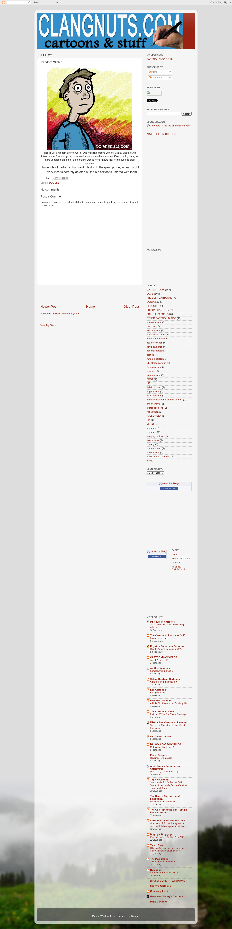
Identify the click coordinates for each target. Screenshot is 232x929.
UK (148, 383)
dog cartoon (153, 391)
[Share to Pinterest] (66, 178)
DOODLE (54, 183)
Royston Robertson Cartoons (167, 646)
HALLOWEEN (154, 416)
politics (150, 355)
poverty (151, 444)
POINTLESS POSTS (157, 314)
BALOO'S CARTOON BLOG (165, 744)
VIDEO (150, 424)
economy (151, 432)
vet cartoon (153, 412)
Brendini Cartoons (160, 700)
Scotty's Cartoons (160, 886)
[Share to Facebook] (63, 178)
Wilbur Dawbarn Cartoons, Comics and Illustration (165, 680)
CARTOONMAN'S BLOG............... (169, 657)
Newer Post (48, 306)
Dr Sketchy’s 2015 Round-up (164, 771)
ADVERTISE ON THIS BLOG (162, 134)
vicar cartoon (153, 375)
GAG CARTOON (155, 289)
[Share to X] (60, 178)
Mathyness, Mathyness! (162, 747)
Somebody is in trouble (161, 671)
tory (149, 460)
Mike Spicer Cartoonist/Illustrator (169, 722)
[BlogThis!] (57, 178)
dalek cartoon (154, 387)
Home (90, 306)
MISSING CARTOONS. (179, 568)
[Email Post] (47, 178)
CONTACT (177, 562)
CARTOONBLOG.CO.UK (160, 59)
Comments (157, 77)
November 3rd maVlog (161, 758)
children (151, 371)
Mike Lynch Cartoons (162, 622)
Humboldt (156, 870)
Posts (154, 72)
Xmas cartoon (154, 367)
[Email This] (54, 178)
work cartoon (153, 330)
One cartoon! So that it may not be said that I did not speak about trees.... (169, 825)
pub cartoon (153, 452)
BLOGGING (153, 306)
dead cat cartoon (156, 338)
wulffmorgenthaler (160, 668)
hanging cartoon (155, 436)
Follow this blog (169, 488)
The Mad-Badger (159, 859)
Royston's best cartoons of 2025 (166, 649)
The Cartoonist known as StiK (167, 635)
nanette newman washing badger (164, 399)
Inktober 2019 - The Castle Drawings (168, 714)
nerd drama (153, 440)
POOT (150, 379)
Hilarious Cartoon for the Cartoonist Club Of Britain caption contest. (167, 849)
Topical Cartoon (159, 779)
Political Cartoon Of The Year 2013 (167, 837)
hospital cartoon (155, 350)
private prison (154, 448)
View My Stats (48, 325)
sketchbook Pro (155, 408)
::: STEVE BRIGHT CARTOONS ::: (169, 881)
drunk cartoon (154, 395)
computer (152, 428)
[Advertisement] (89, 295)
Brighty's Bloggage (161, 834)
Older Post (131, 306)
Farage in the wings (159, 638)
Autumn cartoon (155, 359)
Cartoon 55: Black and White (164, 872)
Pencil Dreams (158, 755)
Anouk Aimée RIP (159, 660)
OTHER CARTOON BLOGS (161, 318)
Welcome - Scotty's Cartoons (167, 896)
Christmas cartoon (156, 363)
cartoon (151, 326)
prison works (153, 403)
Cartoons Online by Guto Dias (167, 820)
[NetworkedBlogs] (169, 483)
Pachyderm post (158, 692)
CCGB (150, 294)
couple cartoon (155, 342)
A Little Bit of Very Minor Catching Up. (169, 703)
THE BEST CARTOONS (159, 298)
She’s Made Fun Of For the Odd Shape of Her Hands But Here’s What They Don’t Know (168, 785)
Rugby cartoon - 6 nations (162, 801)
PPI (148, 420)
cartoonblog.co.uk (156, 334)
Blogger (135, 916)
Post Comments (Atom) (67, 313)
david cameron (155, 347)
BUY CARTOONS (181, 558)
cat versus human (160, 736)
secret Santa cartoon (158, 456)
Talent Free (156, 845)
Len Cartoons (158, 690)
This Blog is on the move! (162, 861)
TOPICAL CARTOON (158, 310)
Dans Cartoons (158, 901)
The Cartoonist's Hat (162, 711)
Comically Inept (159, 891)
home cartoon (154, 322)
